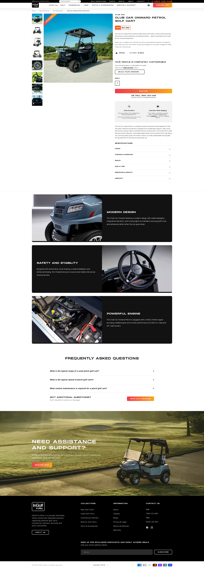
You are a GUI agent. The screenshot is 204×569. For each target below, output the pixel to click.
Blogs (115, 518)
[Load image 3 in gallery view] (37, 42)
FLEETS (112, 1)
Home (34, 10)
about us (40, 532)
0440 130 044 (152, 522)
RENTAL (121, 1)
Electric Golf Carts (89, 522)
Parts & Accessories (102, 5)
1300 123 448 (128, 68)
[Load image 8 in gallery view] (37, 100)
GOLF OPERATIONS (98, 1)
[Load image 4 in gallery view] (37, 54)
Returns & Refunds (121, 526)
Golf (62, 5)
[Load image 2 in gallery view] (37, 30)
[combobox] (70, 1)
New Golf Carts (44, 10)
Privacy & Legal (120, 522)
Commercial (74, 5)
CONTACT (141, 1)
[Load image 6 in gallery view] (37, 77)
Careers (116, 514)
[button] (148, 5)
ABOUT (131, 1)
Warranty (117, 530)
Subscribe (163, 552)
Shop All (53, 5)
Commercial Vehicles (89, 518)
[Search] (79, 1)
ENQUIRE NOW (42, 465)
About (115, 510)
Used (86, 5)
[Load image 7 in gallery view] (37, 89)
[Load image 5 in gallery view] (37, 65)
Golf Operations (58, 10)
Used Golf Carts (87, 514)
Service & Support (126, 5)
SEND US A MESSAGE (140, 398)
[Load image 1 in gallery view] (37, 19)
